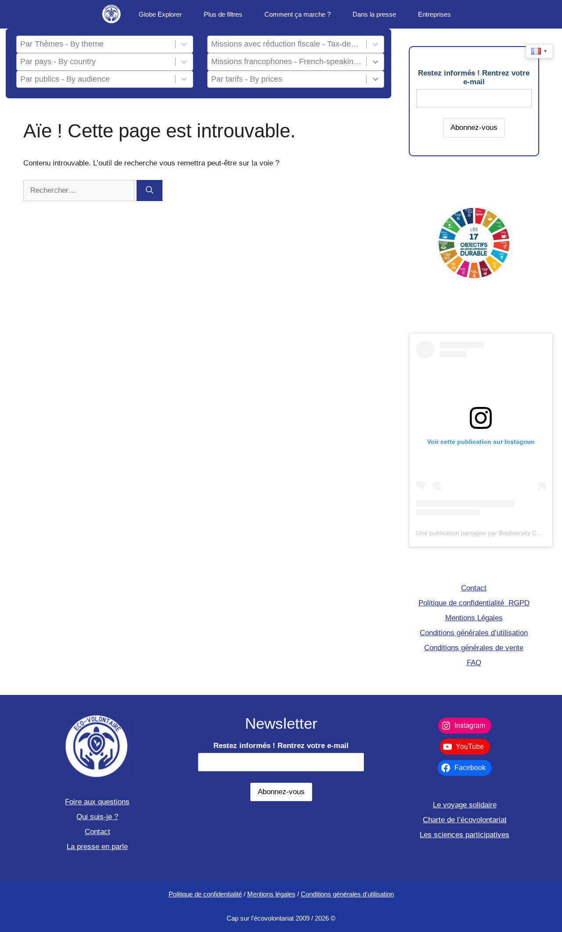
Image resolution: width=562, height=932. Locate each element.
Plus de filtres (223, 14)
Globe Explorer (160, 14)
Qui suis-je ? (97, 817)
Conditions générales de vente (473, 648)
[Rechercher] (149, 190)
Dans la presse (374, 14)
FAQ (474, 663)
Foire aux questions (97, 802)
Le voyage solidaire (465, 805)
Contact (473, 588)
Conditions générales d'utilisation (347, 894)
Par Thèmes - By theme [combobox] (62, 44)
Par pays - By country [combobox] (58, 61)
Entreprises (434, 14)
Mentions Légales (474, 618)
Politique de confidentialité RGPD (474, 603)
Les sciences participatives (464, 835)
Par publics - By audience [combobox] (65, 79)
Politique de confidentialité (205, 894)
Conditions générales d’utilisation (474, 633)
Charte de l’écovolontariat (465, 820)
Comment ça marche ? (297, 14)
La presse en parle (97, 846)
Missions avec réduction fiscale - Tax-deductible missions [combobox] (286, 44)
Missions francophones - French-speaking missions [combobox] (286, 61)
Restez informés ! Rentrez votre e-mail (474, 77)
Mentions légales (271, 894)
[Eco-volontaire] (112, 14)
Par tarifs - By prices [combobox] (246, 79)
